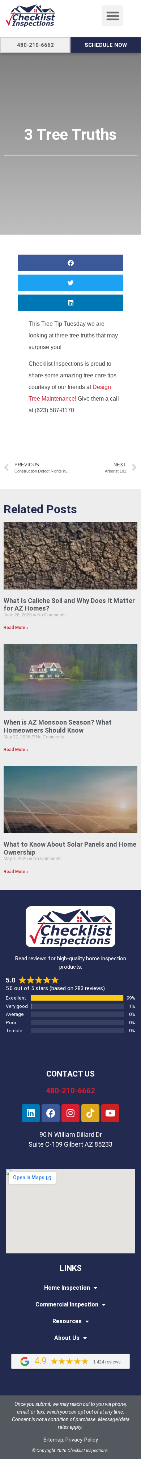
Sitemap (53, 1440)
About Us (67, 1337)
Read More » (16, 627)
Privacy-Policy (81, 1440)
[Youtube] (110, 1113)
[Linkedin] (31, 1113)
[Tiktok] (90, 1113)
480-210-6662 (35, 45)
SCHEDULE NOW (106, 45)
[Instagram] (70, 1113)
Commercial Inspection (66, 1304)
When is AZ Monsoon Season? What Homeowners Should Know (58, 726)
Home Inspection (67, 1287)
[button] (112, 15)
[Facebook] (51, 1113)
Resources (67, 1321)
